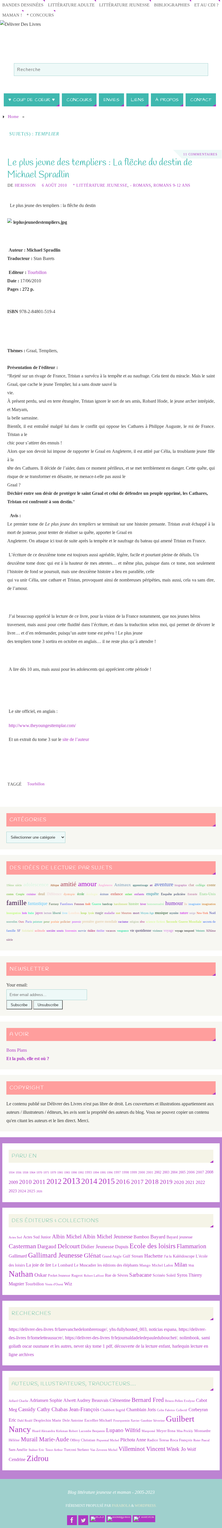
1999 (133, 1172)
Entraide (192, 894)
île (185, 904)
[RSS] (97, 1518)
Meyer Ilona (165, 1431)
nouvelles (11, 921)
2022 (200, 1182)
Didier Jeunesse (97, 1246)
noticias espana (162, 1329)
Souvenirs (71, 930)
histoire (134, 904)
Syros (182, 1275)
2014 (89, 1181)
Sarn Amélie (18, 1449)
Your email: (16, 984)
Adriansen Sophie (45, 1400)
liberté (57, 913)
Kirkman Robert (67, 1431)
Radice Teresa (158, 1440)
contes (10, 894)
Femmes (79, 904)
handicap (107, 904)
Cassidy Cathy (34, 1409)
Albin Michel (67, 1236)
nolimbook (189, 1337)
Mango (145, 1265)
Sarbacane (140, 1275)
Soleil (171, 1275)
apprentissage (140, 885)
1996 (110, 1172)
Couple (20, 894)
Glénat (92, 1255)
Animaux (122, 884)
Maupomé (148, 1431)
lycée (91, 913)
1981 (60, 1172)
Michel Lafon (162, 1265)
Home (13, 116)
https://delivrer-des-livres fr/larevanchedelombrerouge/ (58, 1329)
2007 (200, 1172)
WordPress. (146, 1506)
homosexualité (155, 904)
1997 (117, 1172)
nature (184, 913)
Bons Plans (16, 1050)
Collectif (181, 1410)
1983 (67, 1172)
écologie (92, 894)
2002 (157, 1172)
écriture (104, 894)
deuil (41, 894)
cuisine (31, 894)
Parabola (121, 1506)
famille (16, 902)
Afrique (54, 885)
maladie (109, 913)
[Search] (201, 70)
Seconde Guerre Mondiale (183, 921)
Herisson (25, 185)
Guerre (96, 904)
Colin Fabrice (166, 1410)
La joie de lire (38, 1264)
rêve (142, 921)
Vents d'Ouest (54, 1284)
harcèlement (120, 904)
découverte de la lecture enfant (142, 1346)
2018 (152, 1181)
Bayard (157, 1237)
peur (47, 921)
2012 (54, 1181)
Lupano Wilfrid (123, 1430)
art (151, 885)
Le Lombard (62, 1265)
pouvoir (76, 921)
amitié (68, 884)
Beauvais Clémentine (111, 1400)
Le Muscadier (85, 1265)
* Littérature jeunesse (100, 185)
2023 (13, 1191)
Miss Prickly (185, 1431)
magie (99, 913)
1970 (39, 1172)
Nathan (21, 1273)
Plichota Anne (133, 1439)
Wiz (68, 1284)
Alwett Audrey (76, 1400)
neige (192, 913)
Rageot (77, 1275)
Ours (21, 921)
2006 (191, 1172)
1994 (96, 1172)
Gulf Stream (133, 1256)
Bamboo (141, 1236)
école (80, 894)
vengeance (123, 930)
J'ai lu (168, 1256)
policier (65, 921)
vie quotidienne (140, 931)
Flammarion (191, 1246)
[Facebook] (72, 1520)
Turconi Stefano (76, 1449)
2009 (13, 1182)
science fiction (155, 921)
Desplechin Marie (47, 1420)
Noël (212, 913)
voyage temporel (184, 930)
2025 (31, 1191)
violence (157, 930)
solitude (40, 930)
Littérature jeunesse (124, 5)
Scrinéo (159, 1275)
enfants (139, 894)
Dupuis (121, 1246)
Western (200, 930)
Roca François (181, 1440)
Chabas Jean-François (75, 1409)
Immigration (13, 913)
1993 (88, 1172)
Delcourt (69, 1246)
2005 (182, 1172)
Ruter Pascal (201, 1440)
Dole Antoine (72, 1420)
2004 (174, 1172)
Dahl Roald (24, 1420)
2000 (141, 1172)
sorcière (51, 930)
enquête (152, 894)
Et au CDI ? (206, 5)
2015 (107, 1181)
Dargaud (46, 1246)
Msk (191, 1265)
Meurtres (126, 913)
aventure (163, 884)
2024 (22, 1191)
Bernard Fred (148, 1399)
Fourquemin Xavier (126, 1420)
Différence (54, 894)
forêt (87, 904)
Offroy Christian (82, 1440)
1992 (81, 1172)
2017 (137, 1182)
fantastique (37, 903)
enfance (117, 894)
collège (200, 885)
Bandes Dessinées (22, 5)
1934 (11, 1172)
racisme (123, 921)
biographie (181, 885)
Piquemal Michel (108, 1440)
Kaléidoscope (184, 1256)
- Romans (140, 185)
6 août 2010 (54, 185)
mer (118, 913)
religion (134, 921)
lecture (47, 913)
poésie (55, 921)
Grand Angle (112, 1256)
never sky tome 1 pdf (93, 1346)
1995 (103, 1172)
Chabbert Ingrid (112, 1410)
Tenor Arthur (54, 1449)
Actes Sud (15, 1237)
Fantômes (66, 904)
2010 (25, 1181)
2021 (190, 1182)
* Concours (40, 15)
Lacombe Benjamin (92, 1431)
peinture (37, 921)
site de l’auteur (75, 739)
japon (39, 913)
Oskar (40, 1275)
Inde (24, 913)
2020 (179, 1182)
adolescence (36, 884)
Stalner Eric (36, 1449)
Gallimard (18, 1255)
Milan (180, 1265)
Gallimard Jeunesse (55, 1255)
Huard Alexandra (43, 1431)
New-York (202, 913)
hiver (143, 904)
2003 (165, 1172)
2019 (166, 1181)
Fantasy (54, 904)
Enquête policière (173, 894)
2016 (123, 1181)
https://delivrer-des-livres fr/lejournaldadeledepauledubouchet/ (121, 1337)
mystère (173, 913)
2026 (39, 1191)
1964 (32, 1172)
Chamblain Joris (141, 1409)
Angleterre (105, 885)
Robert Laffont (94, 1275)
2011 (39, 1181)
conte (211, 885)
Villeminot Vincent (142, 1448)
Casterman (22, 1246)
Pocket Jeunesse (59, 1276)
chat (191, 885)
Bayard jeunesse (179, 1237)
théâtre (91, 930)
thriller (100, 930)
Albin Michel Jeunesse (107, 1236)
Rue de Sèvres (116, 1275)
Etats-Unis (207, 894)
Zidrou (38, 1458)
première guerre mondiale (99, 922)
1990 (74, 1172)
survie (82, 930)
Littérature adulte (71, 5)
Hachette (153, 1256)
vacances (111, 930)
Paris (28, 921)
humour (174, 903)
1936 (18, 1172)
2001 (149, 1172)
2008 (209, 1172)
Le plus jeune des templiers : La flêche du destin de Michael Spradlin (99, 169)
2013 (71, 1181)
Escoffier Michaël (98, 1420)
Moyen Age (147, 913)
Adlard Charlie (18, 1400)
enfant (128, 894)
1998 (125, 1172)
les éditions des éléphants (117, 1265)
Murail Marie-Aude (45, 1439)
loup (84, 913)
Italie (31, 913)
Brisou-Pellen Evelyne (180, 1400)
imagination (209, 904)
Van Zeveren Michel (103, 1449)
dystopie (69, 894)
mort (136, 913)
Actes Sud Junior (37, 1237)
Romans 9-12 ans (171, 185)
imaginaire (194, 904)
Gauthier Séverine (153, 1420)
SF (19, 930)
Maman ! (12, 15)
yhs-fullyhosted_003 (128, 1329)
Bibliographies (172, 5)
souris (60, 930)
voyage (168, 931)
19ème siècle (14, 885)
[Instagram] (118, 1518)
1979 (53, 1172)
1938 (25, 1172)
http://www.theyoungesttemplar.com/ (42, 725)
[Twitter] (83, 1520)
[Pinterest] (144, 1518)
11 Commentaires (200, 154)
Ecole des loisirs (152, 1246)
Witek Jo (176, 1449)
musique (161, 913)
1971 (46, 1172)
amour (87, 884)
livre (64, 913)
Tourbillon (37, 272)
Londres (74, 913)
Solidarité (27, 930)
